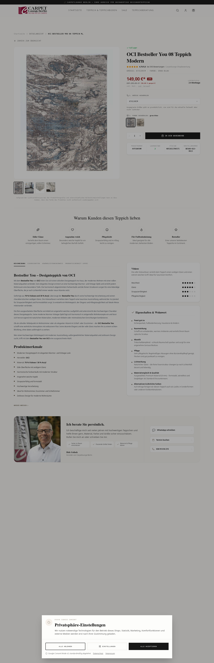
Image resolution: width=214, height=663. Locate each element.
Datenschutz (98, 653)
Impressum (110, 653)
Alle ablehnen (65, 646)
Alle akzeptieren (148, 646)
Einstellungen (108, 646)
